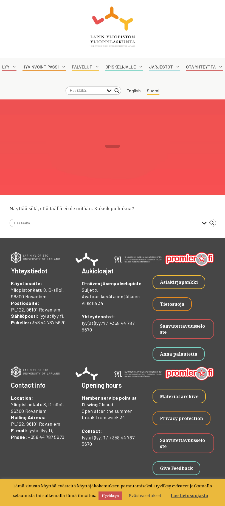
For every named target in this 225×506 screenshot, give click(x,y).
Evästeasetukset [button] (145, 495)
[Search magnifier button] (117, 91)
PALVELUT (82, 66)
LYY (5, 66)
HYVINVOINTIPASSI (40, 66)
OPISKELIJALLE (120, 66)
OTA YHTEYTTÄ (201, 66)
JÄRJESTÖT (161, 66)
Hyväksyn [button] (110, 495)
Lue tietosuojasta (189, 495)
